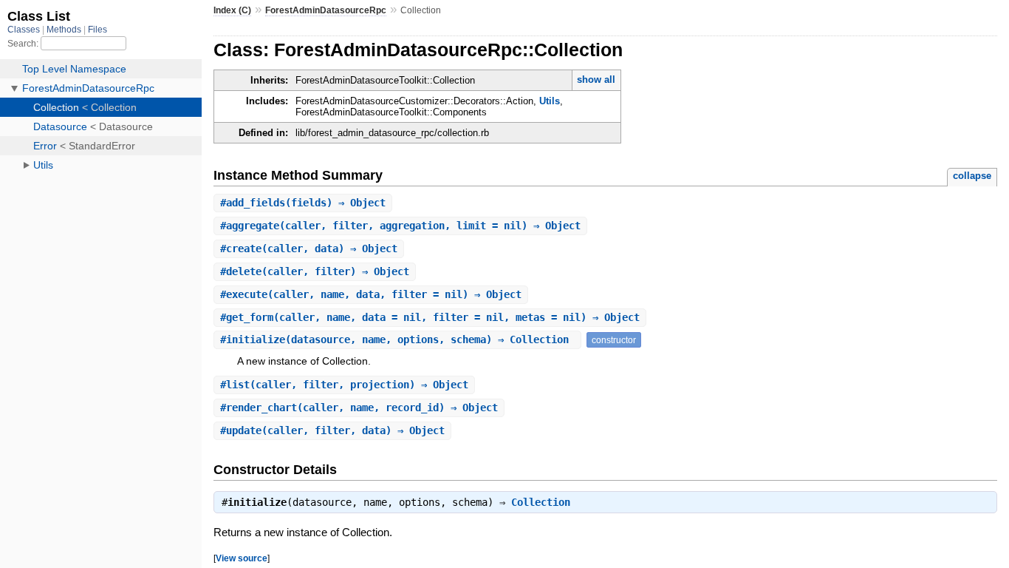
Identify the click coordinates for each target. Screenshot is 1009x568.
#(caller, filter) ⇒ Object (314, 271)
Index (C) (232, 10)
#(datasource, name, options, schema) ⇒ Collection (397, 339)
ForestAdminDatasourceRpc (325, 10)
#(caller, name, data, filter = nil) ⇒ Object (370, 294)
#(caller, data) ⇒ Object (308, 248)
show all (596, 79)
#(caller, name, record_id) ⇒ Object (359, 407)
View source (241, 558)
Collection (540, 502)
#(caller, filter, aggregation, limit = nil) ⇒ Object (400, 225)
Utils (549, 100)
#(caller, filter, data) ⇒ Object (332, 430)
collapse (972, 175)
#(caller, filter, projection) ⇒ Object (344, 384)
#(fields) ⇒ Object (303, 203)
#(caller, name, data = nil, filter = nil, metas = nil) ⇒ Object (430, 317)
